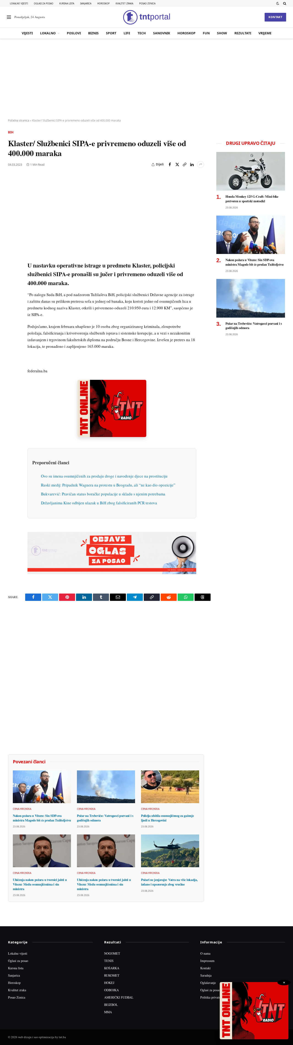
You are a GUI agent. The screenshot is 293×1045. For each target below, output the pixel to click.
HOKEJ (109, 982)
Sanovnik (161, 33)
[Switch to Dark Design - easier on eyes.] (277, 3)
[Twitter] (12, 200)
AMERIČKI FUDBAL (118, 997)
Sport (111, 33)
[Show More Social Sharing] (200, 164)
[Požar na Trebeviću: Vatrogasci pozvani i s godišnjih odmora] (106, 786)
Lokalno (48, 33)
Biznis (93, 33)
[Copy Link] (184, 164)
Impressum (207, 961)
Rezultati (242, 33)
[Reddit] (12, 253)
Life (127, 33)
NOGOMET (112, 953)
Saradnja (206, 975)
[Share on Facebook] (169, 164)
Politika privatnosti (212, 997)
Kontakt (275, 17)
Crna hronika (22, 808)
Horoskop (103, 3)
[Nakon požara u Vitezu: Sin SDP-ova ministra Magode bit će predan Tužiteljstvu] (42, 786)
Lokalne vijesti (19, 3)
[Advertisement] (146, 79)
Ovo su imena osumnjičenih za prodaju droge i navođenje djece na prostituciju (104, 476)
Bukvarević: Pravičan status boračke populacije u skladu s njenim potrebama (103, 494)
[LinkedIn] (12, 242)
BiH (11, 132)
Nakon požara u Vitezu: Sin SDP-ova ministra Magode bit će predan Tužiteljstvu (42, 817)
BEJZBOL (111, 1004)
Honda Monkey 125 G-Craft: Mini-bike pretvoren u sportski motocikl (251, 198)
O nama (205, 953)
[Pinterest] (12, 211)
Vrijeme (264, 33)
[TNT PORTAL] (146, 17)
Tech (142, 33)
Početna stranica (18, 120)
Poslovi (74, 33)
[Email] (12, 221)
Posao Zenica (147, 3)
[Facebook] (12, 190)
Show (222, 33)
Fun (206, 33)
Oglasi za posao (43, 3)
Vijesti (27, 33)
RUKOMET (111, 975)
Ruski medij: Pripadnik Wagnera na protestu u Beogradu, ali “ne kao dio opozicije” (108, 485)
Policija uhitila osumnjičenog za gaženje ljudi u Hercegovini (167, 817)
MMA (108, 1012)
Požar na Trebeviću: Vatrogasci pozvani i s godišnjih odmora (105, 817)
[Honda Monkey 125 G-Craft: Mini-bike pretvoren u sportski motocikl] (250, 171)
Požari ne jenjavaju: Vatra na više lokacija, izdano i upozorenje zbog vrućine (169, 882)
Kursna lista (66, 3)
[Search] (284, 3)
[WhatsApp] (12, 274)
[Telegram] (12, 263)
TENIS (109, 961)
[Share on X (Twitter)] (177, 164)
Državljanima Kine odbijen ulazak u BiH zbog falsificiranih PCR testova (99, 502)
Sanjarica (85, 3)
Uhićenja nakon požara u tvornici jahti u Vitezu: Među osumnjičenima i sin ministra (40, 884)
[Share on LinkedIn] (191, 164)
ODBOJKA (111, 990)
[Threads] (12, 285)
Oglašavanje (208, 982)
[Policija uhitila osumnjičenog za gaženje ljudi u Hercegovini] (170, 786)
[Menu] (9, 17)
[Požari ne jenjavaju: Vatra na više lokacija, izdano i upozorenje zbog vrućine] (170, 850)
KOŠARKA (111, 968)
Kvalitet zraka (124, 3)
